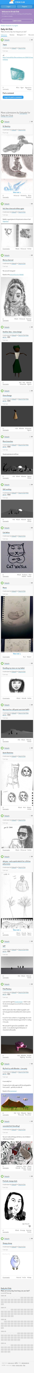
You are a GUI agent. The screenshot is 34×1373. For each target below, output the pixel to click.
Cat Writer (6, 532)
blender (29, 382)
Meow (5, 588)
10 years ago (5, 132)
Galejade (14, 48)
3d (20, 382)
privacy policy (19, 1365)
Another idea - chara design (12, 332)
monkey (29, 1057)
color (24, 1277)
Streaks (3, 25)
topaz (29, 89)
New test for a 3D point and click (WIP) (16, 709)
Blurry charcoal (8, 260)
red (25, 1170)
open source (11, 1363)
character (23, 384)
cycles (29, 1055)
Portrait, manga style (10, 1181)
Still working (7, 489)
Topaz (5, 44)
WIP (4, 946)
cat (30, 575)
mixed (29, 1168)
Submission (4, 35)
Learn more (17, 20)
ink (25, 807)
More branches (8, 441)
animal (19, 1277)
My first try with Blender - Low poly (15, 1068)
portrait (29, 319)
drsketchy (24, 195)
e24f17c (16, 1363)
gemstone (28, 87)
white (29, 249)
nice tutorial (13, 1091)
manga (23, 1230)
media (24, 1168)
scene (18, 935)
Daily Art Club (6, 29)
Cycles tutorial (18, 1002)
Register (24, 6)
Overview (12, 35)
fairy (30, 195)
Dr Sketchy (6, 126)
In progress (15, 25)
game (29, 384)
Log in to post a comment (13, 97)
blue (18, 87)
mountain (28, 1115)
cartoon (25, 575)
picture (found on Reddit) (17, 274)
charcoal (17, 195)
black (17, 249)
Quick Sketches (8, 753)
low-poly (21, 1115)
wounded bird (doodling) (11, 1126)
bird (25, 1166)
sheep (29, 1277)
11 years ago (5, 51)
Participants (20, 35)
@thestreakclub (25, 1363)
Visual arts (8, 25)
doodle (24, 698)
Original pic (6, 221)
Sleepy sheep (7, 1243)
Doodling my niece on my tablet (14, 668)
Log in (8, 6)
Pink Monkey (7, 989)
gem (22, 87)
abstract (19, 1166)
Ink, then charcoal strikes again (13, 208)
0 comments (6, 88)
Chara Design (7, 395)
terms (13, 1365)
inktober (29, 197)
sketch (24, 576)
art (24, 382)
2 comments (6, 383)
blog (24, 1365)
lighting (23, 1057)
